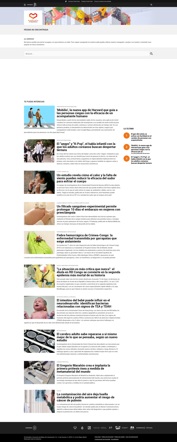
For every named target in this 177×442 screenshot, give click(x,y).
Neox (89, 427)
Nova (96, 427)
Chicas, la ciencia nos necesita (102, 1)
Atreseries (111, 427)
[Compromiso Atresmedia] (33, 17)
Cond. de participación (131, 437)
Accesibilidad (115, 439)
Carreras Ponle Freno (74, 1)
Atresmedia (31, 428)
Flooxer (149, 427)
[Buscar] (151, 4)
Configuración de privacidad (102, 439)
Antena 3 (75, 427)
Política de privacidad (107, 437)
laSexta (82, 427)
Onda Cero (118, 427)
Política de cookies (119, 437)
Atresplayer (140, 427)
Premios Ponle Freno (87, 1)
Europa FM (125, 427)
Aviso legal (98, 437)
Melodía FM (132, 427)
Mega (104, 427)
